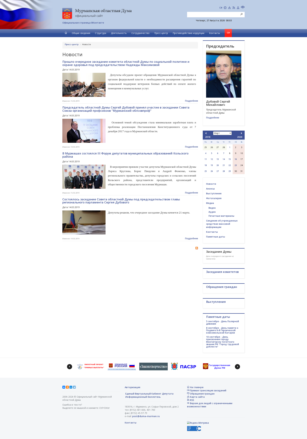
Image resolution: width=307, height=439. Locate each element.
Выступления (213, 193)
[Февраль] (206, 133)
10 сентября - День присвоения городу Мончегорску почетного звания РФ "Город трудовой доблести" (222, 341)
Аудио (212, 211)
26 (212, 171)
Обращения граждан (202, 393)
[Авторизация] (238, 8)
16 (236, 159)
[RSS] (233, 8)
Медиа (210, 203)
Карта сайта (197, 396)
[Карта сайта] (229, 8)
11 (206, 159)
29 (229, 171)
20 (217, 165)
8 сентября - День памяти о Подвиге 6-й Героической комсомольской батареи (222, 330)
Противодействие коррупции (188, 33)
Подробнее (191, 100)
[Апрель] (241, 133)
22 (229, 165)
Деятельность (119, 33)
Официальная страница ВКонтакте (83, 22)
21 (224, 165)
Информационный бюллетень (143, 396)
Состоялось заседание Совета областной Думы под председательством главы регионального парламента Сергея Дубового (121, 200)
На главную (196, 387)
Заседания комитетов (222, 272)
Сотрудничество (140, 33)
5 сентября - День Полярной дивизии (222, 322)
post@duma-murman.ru (146, 416)
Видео (212, 207)
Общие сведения (81, 33)
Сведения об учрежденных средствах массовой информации (222, 224)
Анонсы (210, 188)
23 (236, 165)
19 (212, 165)
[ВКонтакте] (63, 387)
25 (206, 171)
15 (229, 159)
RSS (191, 400)
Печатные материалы (221, 215)
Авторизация (132, 387)
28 (224, 171)
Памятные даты (215, 236)
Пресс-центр (161, 33)
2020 (239, 136)
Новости (211, 183)
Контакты (214, 33)
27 (217, 171)
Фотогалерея (213, 198)
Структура (100, 33)
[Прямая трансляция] (221, 8)
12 (212, 159)
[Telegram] (74, 387)
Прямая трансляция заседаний (207, 390)
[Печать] (225, 8)
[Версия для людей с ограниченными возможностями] (243, 7)
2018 (207, 136)
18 (206, 165)
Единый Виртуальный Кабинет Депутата (149, 393)
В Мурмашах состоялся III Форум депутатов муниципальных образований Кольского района (125, 154)
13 (217, 159)
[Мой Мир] (70, 387)
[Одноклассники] (67, 387)
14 (224, 159)
